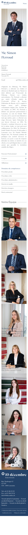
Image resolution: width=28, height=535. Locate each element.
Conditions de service (7, 512)
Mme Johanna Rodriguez (10, 429)
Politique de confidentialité (20, 512)
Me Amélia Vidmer (7, 398)
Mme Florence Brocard (9, 460)
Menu (25, 3)
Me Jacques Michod (8, 265)
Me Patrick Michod (8, 232)
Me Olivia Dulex (7, 361)
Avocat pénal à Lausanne (10, 499)
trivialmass (14, 510)
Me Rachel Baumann (8, 328)
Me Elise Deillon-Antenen (10, 297)
